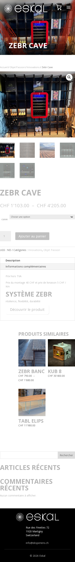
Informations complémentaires (26, 266)
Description (13, 260)
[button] (69, 77)
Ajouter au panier (32, 236)
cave (4, 219)
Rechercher (66, 455)
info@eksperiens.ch (37, 543)
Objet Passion (17, 67)
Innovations (33, 67)
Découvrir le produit (27, 309)
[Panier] (59, 7)
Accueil (4, 67)
